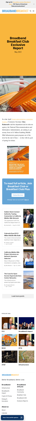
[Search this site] (30, 11)
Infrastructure (6, 388)
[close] (34, 4)
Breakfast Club (21, 395)
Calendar (4, 413)
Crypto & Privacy (7, 396)
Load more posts (18, 296)
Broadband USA (22, 398)
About (4, 410)
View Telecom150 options (10, 417)
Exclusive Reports (22, 401)
